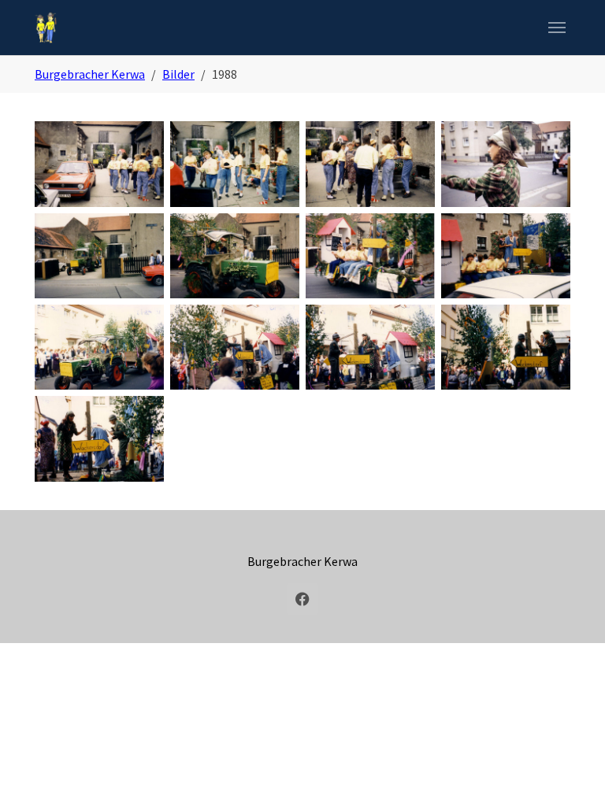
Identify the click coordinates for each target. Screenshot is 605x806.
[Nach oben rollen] (570, 771)
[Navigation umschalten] (557, 27)
